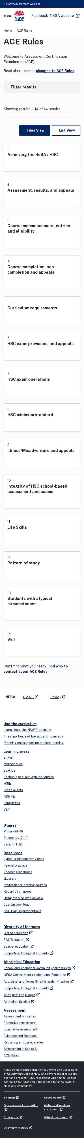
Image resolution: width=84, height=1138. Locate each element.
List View (67, 130)
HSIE (7, 783)
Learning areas (17, 751)
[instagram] (35, 709)
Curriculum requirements (32, 308)
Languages (12, 803)
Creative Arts (13, 790)
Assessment (15, 1010)
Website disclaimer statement (57, 1107)
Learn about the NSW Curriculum (27, 730)
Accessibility (53, 1097)
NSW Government (56, 1117)
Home (8, 31)
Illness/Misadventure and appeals (41, 450)
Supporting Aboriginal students (26, 953)
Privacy (55, 697)
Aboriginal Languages (19, 995)
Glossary (10, 878)
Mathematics (13, 764)
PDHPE (9, 796)
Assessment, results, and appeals (40, 190)
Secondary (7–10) (16, 838)
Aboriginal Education (22, 962)
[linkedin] (17, 709)
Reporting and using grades (23, 1042)
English (9, 757)
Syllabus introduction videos (24, 859)
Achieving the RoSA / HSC (32, 154)
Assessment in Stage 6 (20, 1049)
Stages (10, 825)
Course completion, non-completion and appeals (31, 269)
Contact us (11, 1117)
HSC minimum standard (30, 414)
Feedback (39, 15)
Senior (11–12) (13, 844)
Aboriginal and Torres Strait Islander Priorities (36, 981)
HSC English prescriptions (22, 911)
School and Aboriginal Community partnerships (37, 968)
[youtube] (26, 709)
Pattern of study (23, 563)
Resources (13, 853)
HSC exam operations (28, 379)
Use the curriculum (20, 724)
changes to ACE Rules (55, 71)
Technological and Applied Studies (29, 777)
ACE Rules (11, 1055)
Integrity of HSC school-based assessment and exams (37, 489)
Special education (17, 946)
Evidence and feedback (21, 1036)
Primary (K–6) (13, 831)
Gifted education (16, 933)
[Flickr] (44, 709)
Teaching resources (18, 872)
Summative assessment (20, 1029)
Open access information (21, 1105)
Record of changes (17, 891)
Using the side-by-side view (23, 898)
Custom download (17, 904)
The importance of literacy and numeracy (33, 736)
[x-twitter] (8, 709)
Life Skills (17, 527)
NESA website (62, 15)
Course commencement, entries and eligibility (38, 228)
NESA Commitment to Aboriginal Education (35, 975)
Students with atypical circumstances (29, 601)
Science (9, 770)
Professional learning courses (25, 885)
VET (11, 639)
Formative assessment (20, 1023)
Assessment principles (20, 1016)
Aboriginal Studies (17, 1002)
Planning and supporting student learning (34, 743)
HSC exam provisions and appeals (40, 343)
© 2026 (28, 697)
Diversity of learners (22, 927)
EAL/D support (14, 940)
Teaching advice (15, 865)
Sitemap (9, 1097)
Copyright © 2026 (16, 1127)
